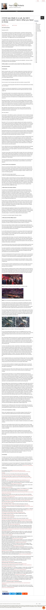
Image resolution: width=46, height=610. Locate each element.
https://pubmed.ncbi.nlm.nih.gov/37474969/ (20, 574)
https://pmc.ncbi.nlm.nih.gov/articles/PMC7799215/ (8, 561)
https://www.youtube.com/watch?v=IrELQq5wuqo (26, 520)
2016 (36, 43)
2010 (36, 51)
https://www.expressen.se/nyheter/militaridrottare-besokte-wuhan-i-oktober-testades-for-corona (13, 512)
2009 (36, 52)
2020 (36, 38)
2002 (36, 58)
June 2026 (37, 26)
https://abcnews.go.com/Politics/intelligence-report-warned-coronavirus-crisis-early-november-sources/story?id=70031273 (17, 519)
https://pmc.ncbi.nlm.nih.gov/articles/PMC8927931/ (13, 580)
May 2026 (37, 27)
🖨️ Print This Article (14, 25)
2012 (36, 48)
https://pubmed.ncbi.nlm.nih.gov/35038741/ (16, 483)
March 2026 (37, 29)
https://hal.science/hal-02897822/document (14, 524)
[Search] (42, 17)
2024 (36, 33)
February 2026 (37, 30)
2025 (36, 32)
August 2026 (37, 24)
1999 (36, 62)
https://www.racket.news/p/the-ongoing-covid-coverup (18, 470)
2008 (36, 53)
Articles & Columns (6, 25)
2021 (36, 37)
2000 (36, 61)
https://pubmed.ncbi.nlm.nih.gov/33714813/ (19, 545)
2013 (36, 47)
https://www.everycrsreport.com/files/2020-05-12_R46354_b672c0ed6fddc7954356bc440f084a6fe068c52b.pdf (15, 475)
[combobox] (37, 17)
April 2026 (37, 28)
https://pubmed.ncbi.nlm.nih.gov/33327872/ (17, 538)
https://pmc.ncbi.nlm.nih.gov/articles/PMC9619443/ (8, 587)
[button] (24, 11)
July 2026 (37, 25)
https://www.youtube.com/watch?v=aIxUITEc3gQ (8, 502)
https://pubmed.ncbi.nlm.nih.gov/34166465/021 (23, 489)
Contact (39, 603)
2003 (36, 57)
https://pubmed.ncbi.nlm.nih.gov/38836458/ (7, 550)
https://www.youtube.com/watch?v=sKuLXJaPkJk (8, 514)
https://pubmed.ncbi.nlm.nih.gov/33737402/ (7, 487)
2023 (36, 34)
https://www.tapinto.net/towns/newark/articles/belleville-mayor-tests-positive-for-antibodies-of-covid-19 (14, 563)
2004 (36, 56)
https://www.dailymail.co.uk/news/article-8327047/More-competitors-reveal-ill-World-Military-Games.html (17, 500)
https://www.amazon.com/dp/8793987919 (28, 465)
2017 (36, 42)
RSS (36, 603)
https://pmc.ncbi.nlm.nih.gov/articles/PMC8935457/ (20, 569)
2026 (36, 23)
